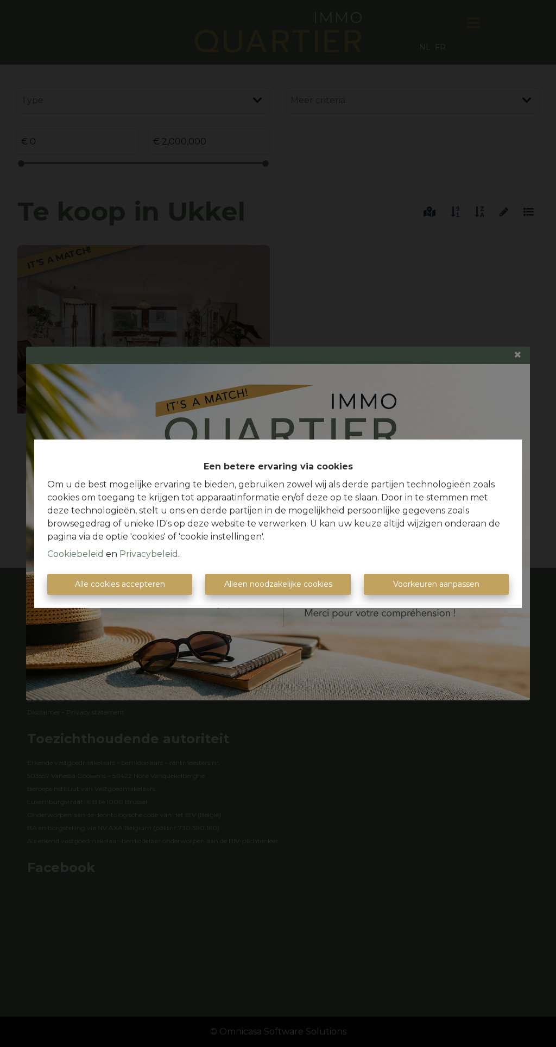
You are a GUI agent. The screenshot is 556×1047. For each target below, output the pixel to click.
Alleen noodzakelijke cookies (278, 584)
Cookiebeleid (75, 554)
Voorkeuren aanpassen (436, 584)
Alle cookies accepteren (120, 584)
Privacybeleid (148, 554)
